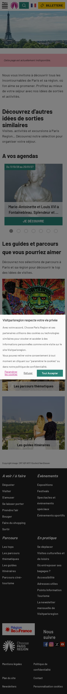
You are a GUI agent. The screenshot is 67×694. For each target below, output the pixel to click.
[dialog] (33, 347)
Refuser (28, 373)
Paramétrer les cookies (11, 373)
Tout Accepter (50, 373)
